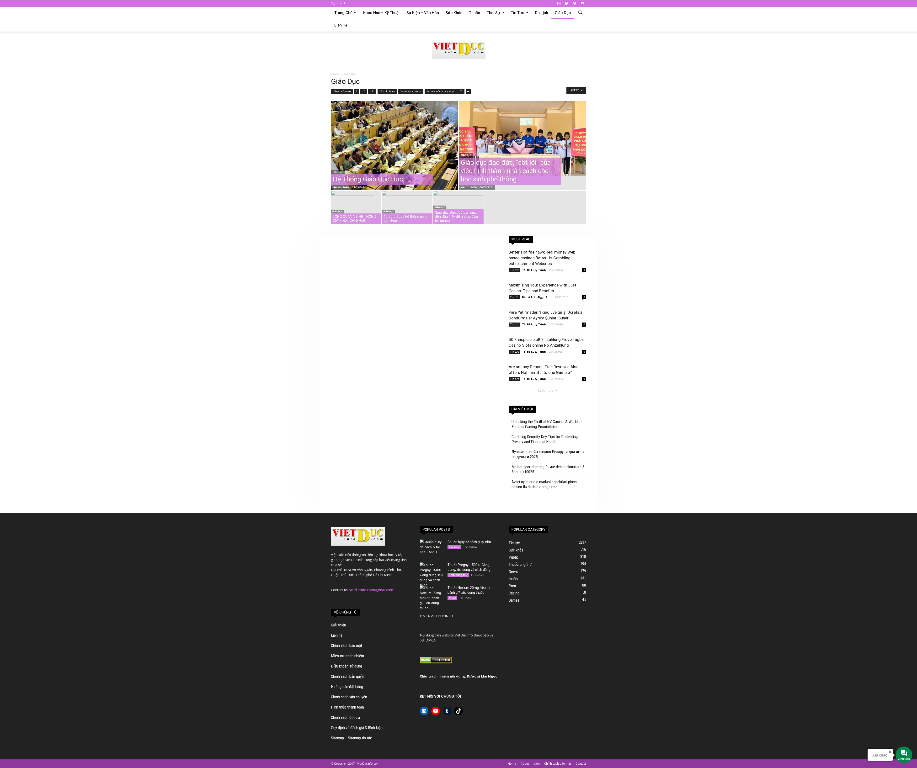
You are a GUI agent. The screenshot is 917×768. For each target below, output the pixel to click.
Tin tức (517, 13)
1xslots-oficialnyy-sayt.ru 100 (445, 91)
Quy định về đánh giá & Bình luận (357, 727)
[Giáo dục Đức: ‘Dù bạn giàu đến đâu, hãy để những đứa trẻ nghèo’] (458, 209)
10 (363, 91)
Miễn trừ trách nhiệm (347, 655)
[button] (580, 13)
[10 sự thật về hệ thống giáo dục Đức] (407, 209)
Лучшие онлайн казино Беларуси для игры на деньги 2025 (548, 454)
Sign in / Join (339, 3)
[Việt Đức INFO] (458, 49)
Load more (545, 390)
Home (335, 74)
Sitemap (337, 738)
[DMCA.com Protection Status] (436, 662)
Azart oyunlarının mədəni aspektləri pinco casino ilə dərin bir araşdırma (544, 484)
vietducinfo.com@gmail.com (371, 590)
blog (536, 764)
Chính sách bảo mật (346, 645)
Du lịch (541, 13)
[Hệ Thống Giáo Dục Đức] (394, 156)
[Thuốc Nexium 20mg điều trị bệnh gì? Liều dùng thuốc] (432, 597)
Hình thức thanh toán (347, 707)
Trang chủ (343, 13)
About (525, 764)
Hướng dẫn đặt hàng (347, 686)
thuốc (474, 13)
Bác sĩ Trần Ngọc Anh (536, 297)
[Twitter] (566, 3)
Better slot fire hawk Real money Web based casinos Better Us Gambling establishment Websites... (542, 258)
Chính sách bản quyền (348, 676)
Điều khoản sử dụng (346, 666)
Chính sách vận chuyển (349, 696)
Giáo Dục (563, 13)
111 (372, 91)
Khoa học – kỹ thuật (381, 13)
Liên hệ (336, 635)
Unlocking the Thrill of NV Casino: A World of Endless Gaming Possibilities (547, 424)
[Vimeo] (574, 3)
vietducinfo (341, 187)
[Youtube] (582, 3)
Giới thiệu (338, 625)
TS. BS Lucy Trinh (534, 270)
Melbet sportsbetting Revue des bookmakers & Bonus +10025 (548, 469)
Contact (581, 764)
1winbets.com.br (410, 91)
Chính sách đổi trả (345, 717)
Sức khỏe (454, 13)
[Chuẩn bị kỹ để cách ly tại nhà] (432, 548)
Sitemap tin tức (360, 738)
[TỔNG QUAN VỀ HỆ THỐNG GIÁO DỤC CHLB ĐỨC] (356, 205)
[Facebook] (550, 3)
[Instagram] (558, 3)
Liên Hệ (340, 25)
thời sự (493, 13)
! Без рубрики (342, 91)
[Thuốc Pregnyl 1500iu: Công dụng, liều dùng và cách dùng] (432, 575)
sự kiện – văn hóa (422, 13)
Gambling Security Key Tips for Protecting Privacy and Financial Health (545, 439)
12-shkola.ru (387, 91)
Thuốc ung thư (458, 575)
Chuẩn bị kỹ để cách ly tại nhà (469, 542)
